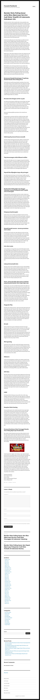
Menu (34, 6)
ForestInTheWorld (10, 6)
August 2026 (7, 559)
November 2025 (8, 569)
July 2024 (7, 590)
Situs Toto (6, 672)
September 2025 (8, 571)
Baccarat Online (8, 612)
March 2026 (7, 566)
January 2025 (7, 582)
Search (5, 631)
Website (5, 518)
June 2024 (7, 592)
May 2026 (7, 563)
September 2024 (8, 588)
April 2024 (7, 595)
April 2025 (7, 578)
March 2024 (7, 596)
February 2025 (8, 581)
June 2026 (7, 562)
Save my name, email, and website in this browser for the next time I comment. (17, 523)
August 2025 (7, 573)
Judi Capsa (7, 615)
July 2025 (7, 574)
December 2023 (8, 600)
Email (5, 513)
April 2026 (7, 564)
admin (6, 482)
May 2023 (7, 601)
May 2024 (7, 593)
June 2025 (7, 575)
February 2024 (8, 597)
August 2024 (7, 589)
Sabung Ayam (7, 619)
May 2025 (7, 577)
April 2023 (7, 603)
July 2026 (7, 560)
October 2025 (7, 570)
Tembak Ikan (7, 623)
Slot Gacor (14, 482)
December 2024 (8, 584)
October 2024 (7, 586)
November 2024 (8, 585)
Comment (6, 494)
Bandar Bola (7, 613)
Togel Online (7, 624)
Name (5, 509)
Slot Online (7, 621)
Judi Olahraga (7, 616)
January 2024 (7, 599)
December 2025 (8, 567)
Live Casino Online (8, 617)
